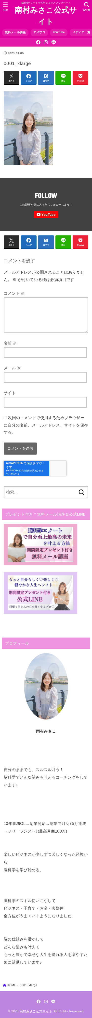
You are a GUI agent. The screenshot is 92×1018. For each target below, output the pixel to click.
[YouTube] (46, 214)
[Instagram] (46, 42)
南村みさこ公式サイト (46, 16)
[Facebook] (38, 42)
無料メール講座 (15, 32)
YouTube (59, 32)
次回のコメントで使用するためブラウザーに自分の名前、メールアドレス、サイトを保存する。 (46, 424)
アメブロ (39, 32)
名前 (10, 343)
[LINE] (53, 42)
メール (12, 368)
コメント (14, 293)
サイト (10, 393)
